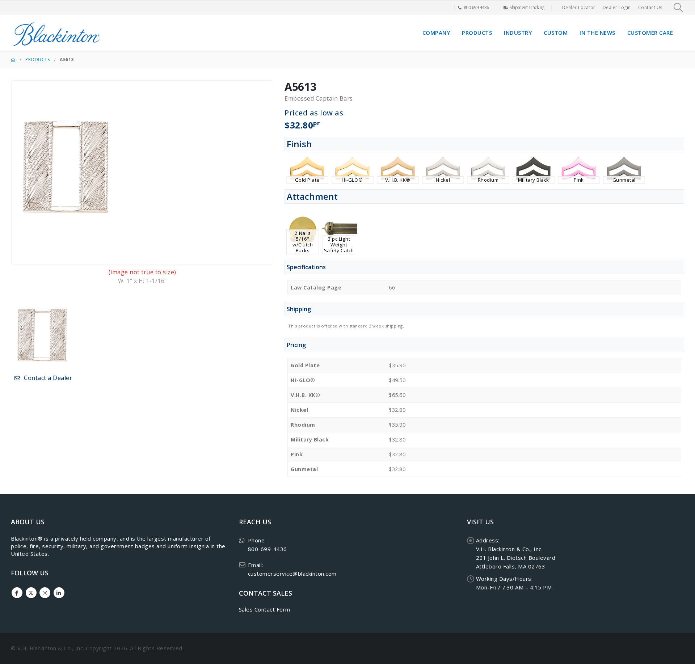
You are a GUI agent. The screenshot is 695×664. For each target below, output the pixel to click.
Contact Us (650, 7)
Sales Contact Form (264, 609)
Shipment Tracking (527, 7)
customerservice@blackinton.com (292, 573)
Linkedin (59, 592)
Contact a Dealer (47, 378)
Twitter (31, 592)
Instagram (44, 592)
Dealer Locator (578, 7)
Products (477, 32)
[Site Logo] (56, 33)
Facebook (17, 592)
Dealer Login (617, 7)
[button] (678, 7)
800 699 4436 (476, 7)
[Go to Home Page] (13, 59)
